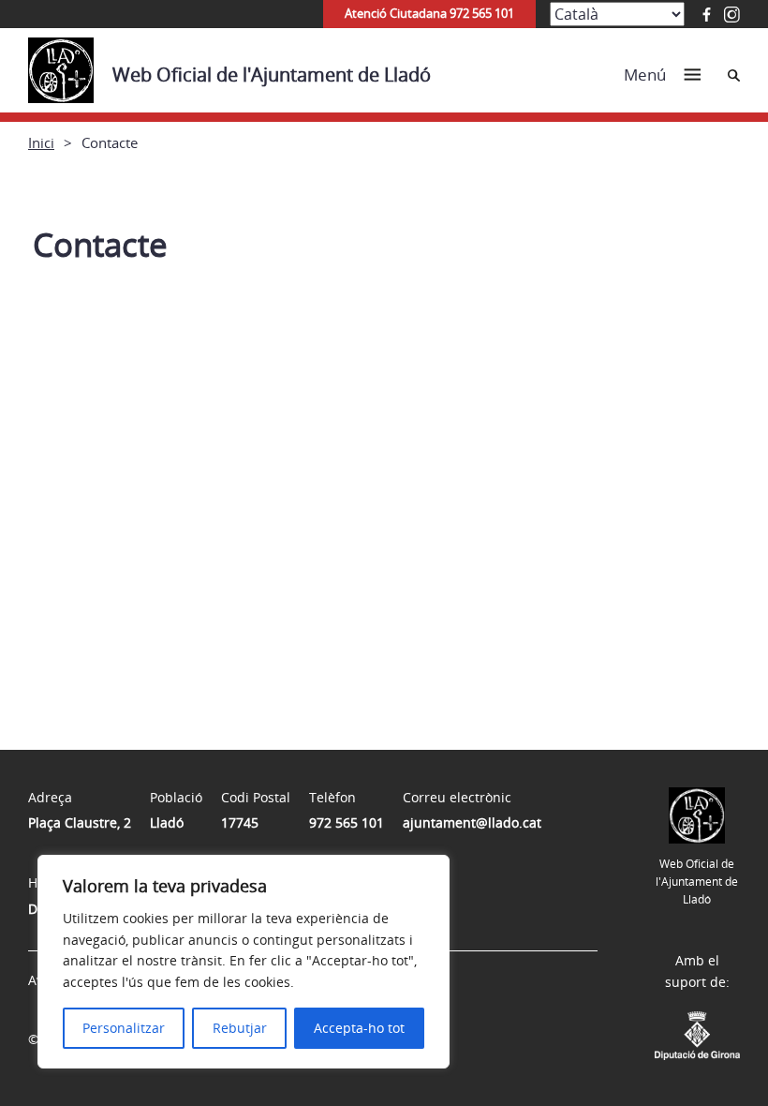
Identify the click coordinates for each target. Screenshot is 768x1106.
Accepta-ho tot (359, 1028)
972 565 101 (346, 822)
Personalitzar (123, 1028)
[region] (243, 962)
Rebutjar (240, 1028)
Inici (41, 142)
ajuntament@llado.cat (472, 822)
